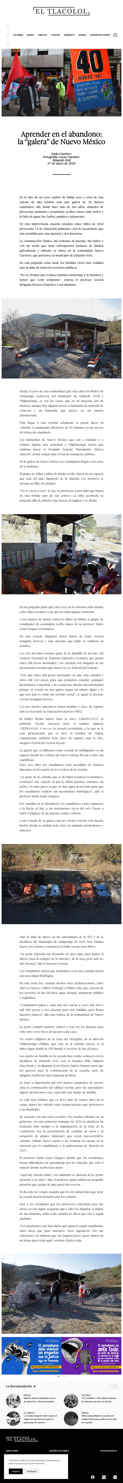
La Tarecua (29, 1413)
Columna (18, 35)
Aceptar (16, 1471)
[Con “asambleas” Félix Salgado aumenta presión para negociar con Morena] (71, 1401)
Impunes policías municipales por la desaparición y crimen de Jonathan (39, 1400)
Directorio (12, 1451)
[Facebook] (8, 26)
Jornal (27, 1395)
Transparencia (108, 1451)
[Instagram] (8, 43)
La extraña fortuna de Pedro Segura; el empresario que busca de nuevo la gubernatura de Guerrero (40, 1419)
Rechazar (32, 1471)
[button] (5, 1356)
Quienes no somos (100, 35)
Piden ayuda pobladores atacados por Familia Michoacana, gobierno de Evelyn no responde (99, 1419)
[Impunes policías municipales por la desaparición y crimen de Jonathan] (13, 1401)
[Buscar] (115, 35)
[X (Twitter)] (8, 35)
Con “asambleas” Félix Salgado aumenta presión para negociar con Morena (99, 1400)
